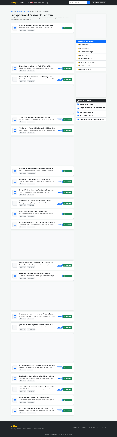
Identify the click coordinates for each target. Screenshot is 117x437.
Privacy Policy (76, 427)
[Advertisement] (42, 48)
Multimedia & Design (86, 52)
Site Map (84, 427)
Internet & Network (85, 59)
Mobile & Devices (84, 66)
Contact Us (92, 427)
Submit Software (100, 3)
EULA (98, 427)
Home (22, 3)
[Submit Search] (88, 2)
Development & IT (85, 69)
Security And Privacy (23, 11)
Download (69, 28)
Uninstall (103, 427)
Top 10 (28, 3)
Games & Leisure (84, 55)
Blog (46, 3)
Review (60, 28)
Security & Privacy (85, 45)
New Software (39, 3)
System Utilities (84, 48)
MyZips (14, 2)
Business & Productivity (87, 62)
